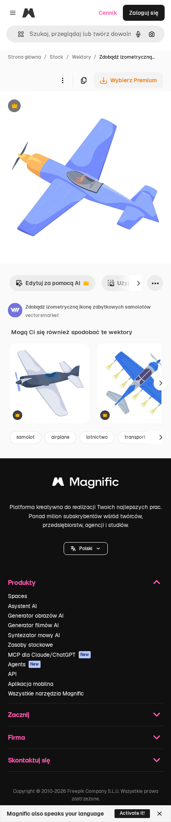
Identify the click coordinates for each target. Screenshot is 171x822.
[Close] (159, 813)
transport (135, 437)
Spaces (17, 596)
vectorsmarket (42, 315)
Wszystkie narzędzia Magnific (46, 693)
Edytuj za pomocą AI (48, 285)
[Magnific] (85, 483)
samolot (25, 437)
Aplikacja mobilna (30, 683)
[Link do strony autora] (15, 311)
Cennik (108, 12)
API (12, 673)
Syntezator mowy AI (34, 635)
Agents (23, 664)
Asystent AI (22, 606)
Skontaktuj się (29, 760)
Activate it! (132, 813)
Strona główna (24, 57)
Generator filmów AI (33, 625)
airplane (60, 437)
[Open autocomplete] (18, 34)
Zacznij (18, 714)
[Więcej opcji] (62, 80)
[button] (86, 548)
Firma (16, 737)
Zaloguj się (143, 12)
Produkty (21, 582)
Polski (85, 548)
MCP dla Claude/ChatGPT (48, 654)
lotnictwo (97, 437)
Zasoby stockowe (30, 644)
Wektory (81, 57)
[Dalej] (138, 283)
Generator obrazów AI (36, 615)
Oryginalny (55, 107)
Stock (56, 57)
